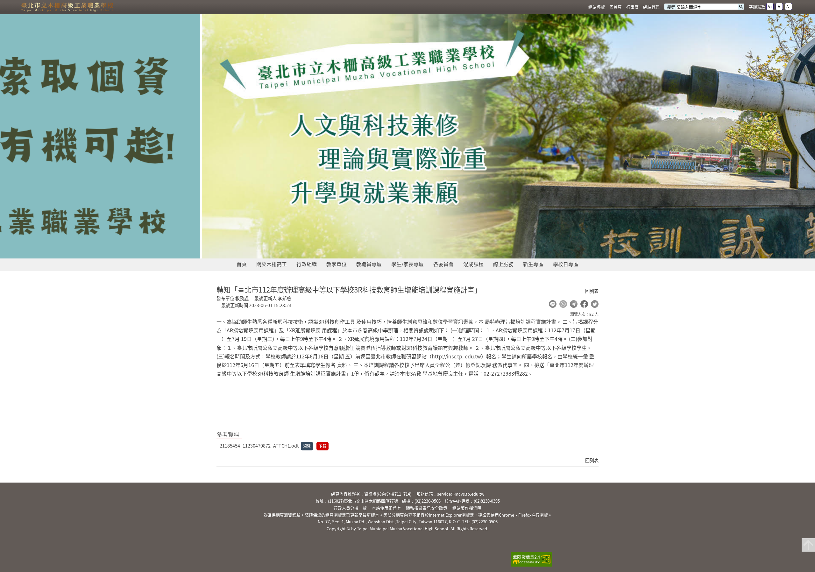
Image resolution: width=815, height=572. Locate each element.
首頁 (242, 264)
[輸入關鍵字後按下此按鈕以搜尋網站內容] (741, 7)
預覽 (307, 446)
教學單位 (336, 264)
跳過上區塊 (12, 2)
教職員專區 (369, 264)
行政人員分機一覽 (350, 508)
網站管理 (651, 7)
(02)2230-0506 (428, 501)
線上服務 (503, 264)
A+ (770, 7)
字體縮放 (757, 7)
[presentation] (382, 251)
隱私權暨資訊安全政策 (426, 508)
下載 (322, 446)
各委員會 (443, 264)
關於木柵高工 (271, 264)
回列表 (592, 290)
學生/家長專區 (407, 264)
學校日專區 (565, 264)
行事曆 (632, 7)
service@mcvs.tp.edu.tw (460, 494)
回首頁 (615, 7)
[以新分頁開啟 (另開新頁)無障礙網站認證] (529, 560)
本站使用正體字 (386, 508)
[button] (552, 304)
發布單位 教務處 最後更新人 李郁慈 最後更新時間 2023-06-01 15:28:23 (253, 302)
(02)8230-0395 (487, 501)
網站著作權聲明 (466, 508)
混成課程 (473, 264)
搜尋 (671, 7)
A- (788, 7)
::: (582, 7)
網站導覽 (596, 7)
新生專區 (533, 264)
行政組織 (306, 264)
